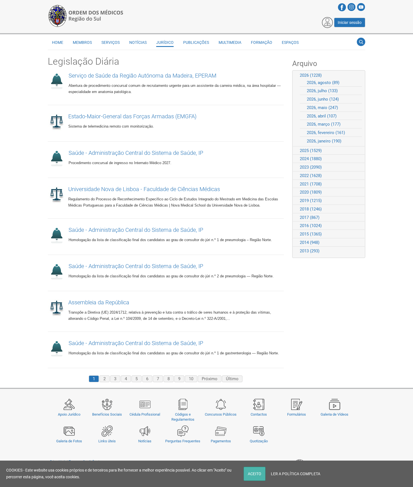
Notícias (144, 441)
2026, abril (322, 116)
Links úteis (107, 441)
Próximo (209, 378)
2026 (311, 75)
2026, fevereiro (326, 132)
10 (191, 378)
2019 (311, 200)
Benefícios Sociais (107, 414)
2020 (311, 192)
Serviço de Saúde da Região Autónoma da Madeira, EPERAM (142, 75)
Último (232, 378)
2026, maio (322, 107)
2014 (309, 242)
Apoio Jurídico (69, 414)
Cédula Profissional (145, 414)
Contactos (259, 414)
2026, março (324, 124)
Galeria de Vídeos (334, 414)
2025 (311, 150)
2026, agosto (323, 82)
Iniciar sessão (350, 22)
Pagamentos (221, 441)
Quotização (259, 441)
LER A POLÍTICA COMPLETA (295, 474)
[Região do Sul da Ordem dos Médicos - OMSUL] (86, 15)
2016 (311, 225)
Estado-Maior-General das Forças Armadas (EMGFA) (132, 116)
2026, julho (322, 90)
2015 (311, 234)
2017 (309, 217)
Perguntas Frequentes (182, 441)
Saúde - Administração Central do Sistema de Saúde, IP (136, 153)
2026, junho (323, 99)
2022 (311, 175)
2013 (309, 250)
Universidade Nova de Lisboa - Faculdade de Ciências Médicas (144, 189)
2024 (311, 158)
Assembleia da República (98, 302)
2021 (311, 184)
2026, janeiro (324, 141)
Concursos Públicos (221, 414)
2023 (311, 167)
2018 (311, 209)
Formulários (296, 414)
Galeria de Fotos (69, 441)
